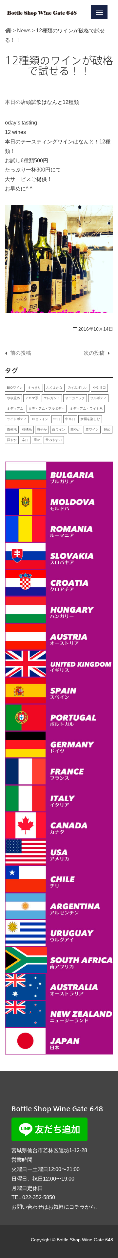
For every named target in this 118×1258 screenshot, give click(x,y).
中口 (56, 419)
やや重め (13, 398)
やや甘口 (99, 387)
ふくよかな (54, 387)
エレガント (52, 398)
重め (37, 440)
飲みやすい (54, 440)
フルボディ (98, 398)
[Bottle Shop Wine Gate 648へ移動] (8, 30)
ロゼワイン (40, 419)
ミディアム (15, 408)
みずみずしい (78, 387)
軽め (107, 429)
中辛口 (70, 419)
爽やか (42, 429)
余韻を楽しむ (90, 419)
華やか (75, 429)
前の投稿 (20, 353)
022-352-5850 (38, 1197)
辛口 (25, 440)
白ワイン (58, 429)
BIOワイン (15, 387)
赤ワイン (92, 429)
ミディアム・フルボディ (47, 408)
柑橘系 (27, 429)
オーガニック (75, 398)
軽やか (12, 440)
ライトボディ (17, 419)
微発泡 (12, 429)
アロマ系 (31, 398)
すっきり (34, 387)
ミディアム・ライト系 (86, 408)
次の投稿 (94, 353)
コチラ (77, 1207)
